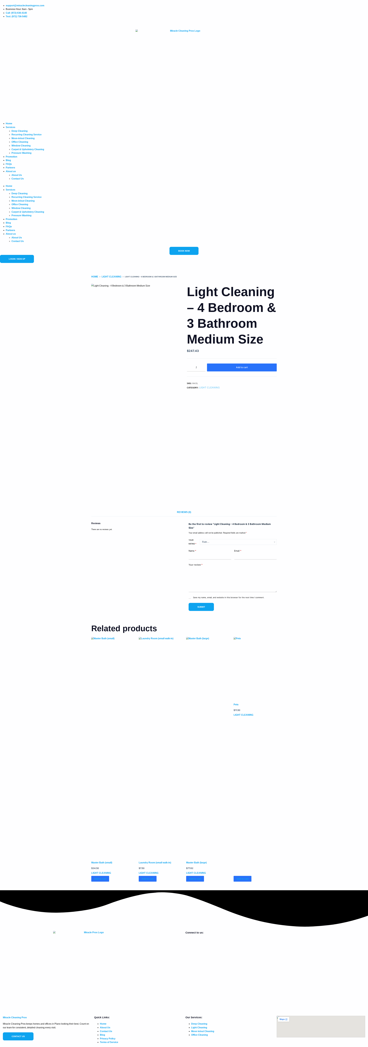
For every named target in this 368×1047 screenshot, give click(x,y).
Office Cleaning (20, 142)
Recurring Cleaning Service (27, 134)
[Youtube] (7, 23)
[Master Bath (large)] (207, 745)
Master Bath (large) (196, 862)
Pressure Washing (21, 153)
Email (237, 551)
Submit (201, 607)
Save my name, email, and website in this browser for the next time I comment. (228, 597)
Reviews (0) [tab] (184, 512)
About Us (17, 175)
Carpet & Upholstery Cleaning (28, 149)
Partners (10, 167)
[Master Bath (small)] (112, 745)
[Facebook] (1, 23)
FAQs (9, 164)
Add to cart (242, 367)
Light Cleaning (209, 387)
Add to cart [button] (100, 879)
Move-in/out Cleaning (23, 138)
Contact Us (18, 178)
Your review (196, 565)
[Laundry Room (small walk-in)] (160, 745)
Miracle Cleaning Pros (15, 1017)
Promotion (11, 156)
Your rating (192, 542)
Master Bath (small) (101, 862)
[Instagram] (4, 23)
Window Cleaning (21, 145)
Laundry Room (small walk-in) (155, 862)
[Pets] (255, 666)
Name (192, 551)
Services (10, 127)
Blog (8, 160)
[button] (184, 182)
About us (11, 171)
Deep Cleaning (20, 131)
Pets (236, 704)
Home (9, 123)
